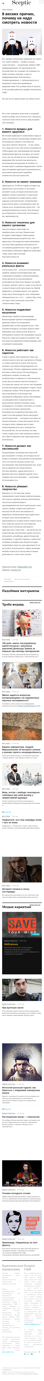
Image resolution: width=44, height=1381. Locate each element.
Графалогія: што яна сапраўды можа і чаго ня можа (21, 821)
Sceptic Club (7, 1369)
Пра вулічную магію (12, 1007)
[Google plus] (28, 1354)
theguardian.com (24, 567)
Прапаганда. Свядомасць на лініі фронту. (19, 1244)
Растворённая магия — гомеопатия (21, 1116)
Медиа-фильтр (9, 581)
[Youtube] (32, 1354)
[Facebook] (39, 1352)
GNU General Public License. (29, 1374)
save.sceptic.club (8, 1352)
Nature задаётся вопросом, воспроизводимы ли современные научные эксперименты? (20, 697)
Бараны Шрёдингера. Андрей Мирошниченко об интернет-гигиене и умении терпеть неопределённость (21, 749)
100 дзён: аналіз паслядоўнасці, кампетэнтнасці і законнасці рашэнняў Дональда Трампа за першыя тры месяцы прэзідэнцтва (20, 647)
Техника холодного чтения (16, 1193)
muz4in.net (16, 570)
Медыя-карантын (11, 940)
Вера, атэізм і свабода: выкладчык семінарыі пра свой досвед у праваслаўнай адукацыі (21, 795)
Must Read (7, 579)
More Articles (35, 603)
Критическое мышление (22, 579)
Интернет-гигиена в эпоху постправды (15, 890)
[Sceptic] (22, 3)
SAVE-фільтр (11, 944)
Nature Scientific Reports (27, 706)
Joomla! (4, 1372)
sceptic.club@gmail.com (32, 1324)
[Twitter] (25, 1354)
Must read (6, 639)
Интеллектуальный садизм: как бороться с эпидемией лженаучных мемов (21, 1090)
